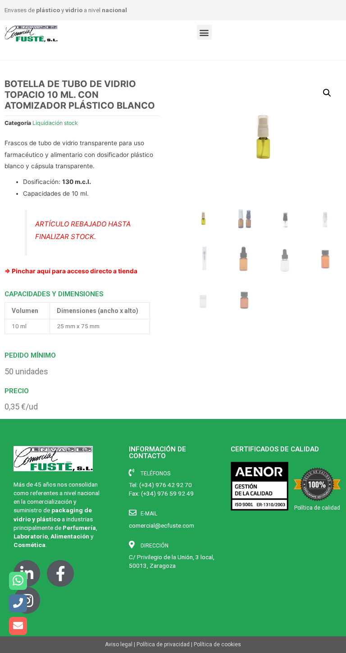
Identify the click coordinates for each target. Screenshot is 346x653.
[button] (204, 32)
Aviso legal (118, 644)
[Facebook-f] (60, 573)
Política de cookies (217, 644)
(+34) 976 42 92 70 (165, 484)
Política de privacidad (163, 644)
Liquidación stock (55, 123)
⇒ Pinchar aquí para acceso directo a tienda (71, 271)
